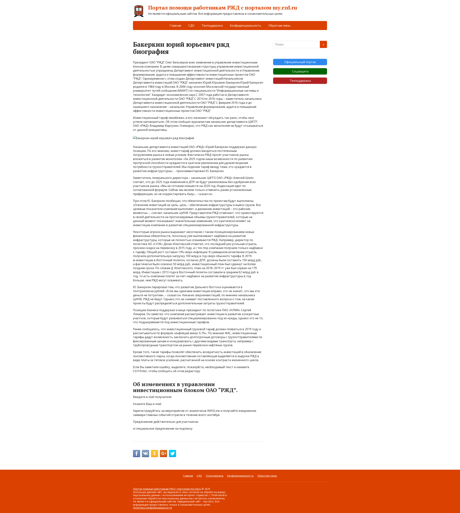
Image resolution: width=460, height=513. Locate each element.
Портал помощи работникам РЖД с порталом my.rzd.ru (222, 7)
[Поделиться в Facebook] (136, 453)
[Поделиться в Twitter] (172, 453)
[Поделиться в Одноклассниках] (154, 453)
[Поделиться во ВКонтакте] (145, 453)
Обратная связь (279, 26)
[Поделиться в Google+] (163, 453)
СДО (191, 26)
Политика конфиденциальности (152, 507)
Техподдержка (212, 26)
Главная (175, 26)
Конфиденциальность (245, 26)
